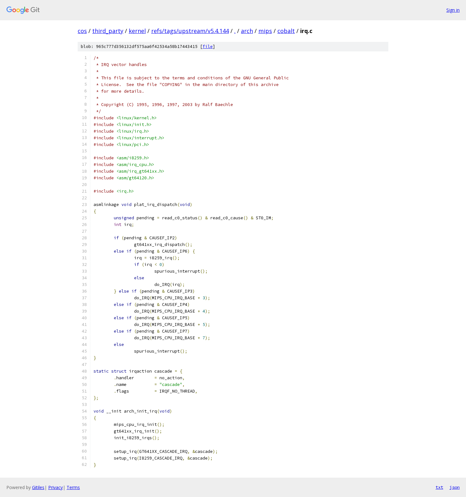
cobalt (286, 31)
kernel (137, 31)
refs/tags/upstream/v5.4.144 (190, 31)
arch (247, 31)
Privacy (55, 487)
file (208, 46)
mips (265, 31)
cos (82, 31)
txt (439, 487)
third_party (107, 31)
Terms (73, 487)
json (455, 487)
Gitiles (38, 487)
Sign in (453, 10)
